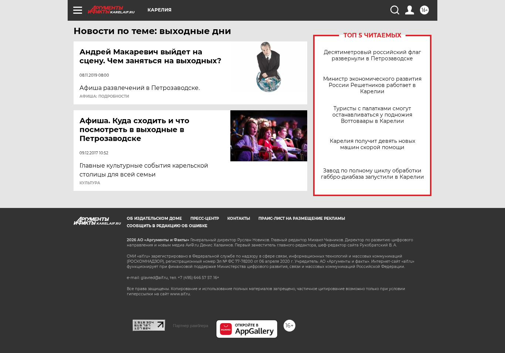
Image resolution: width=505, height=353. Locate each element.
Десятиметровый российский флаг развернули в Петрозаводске (372, 55)
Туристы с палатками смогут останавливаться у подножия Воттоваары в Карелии (372, 114)
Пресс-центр (204, 218)
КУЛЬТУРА (89, 183)
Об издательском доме (154, 218)
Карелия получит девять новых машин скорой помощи (372, 144)
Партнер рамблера (190, 325)
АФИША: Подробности (104, 96)
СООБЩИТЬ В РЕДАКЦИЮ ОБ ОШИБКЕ (167, 225)
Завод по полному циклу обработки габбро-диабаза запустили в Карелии (372, 174)
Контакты (238, 218)
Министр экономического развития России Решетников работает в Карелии (372, 85)
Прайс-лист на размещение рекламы (301, 218)
